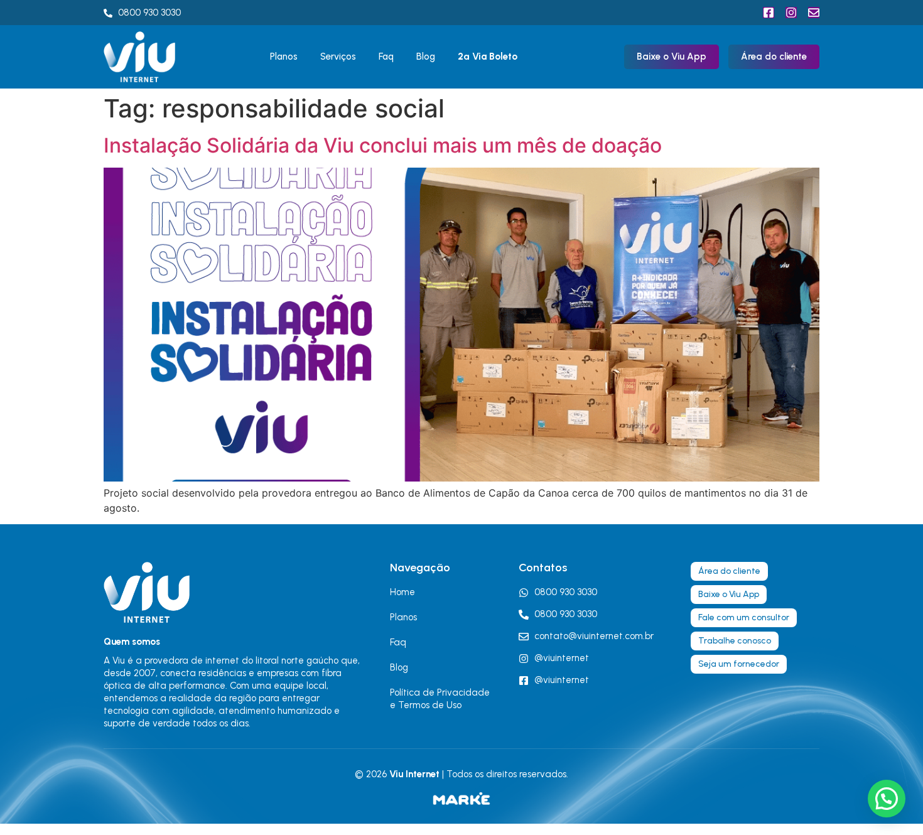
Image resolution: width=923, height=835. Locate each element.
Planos (284, 56)
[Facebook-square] (768, 12)
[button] (886, 798)
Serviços (338, 56)
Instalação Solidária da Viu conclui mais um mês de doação (383, 145)
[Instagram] (791, 12)
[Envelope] (813, 12)
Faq (386, 56)
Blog (425, 56)
